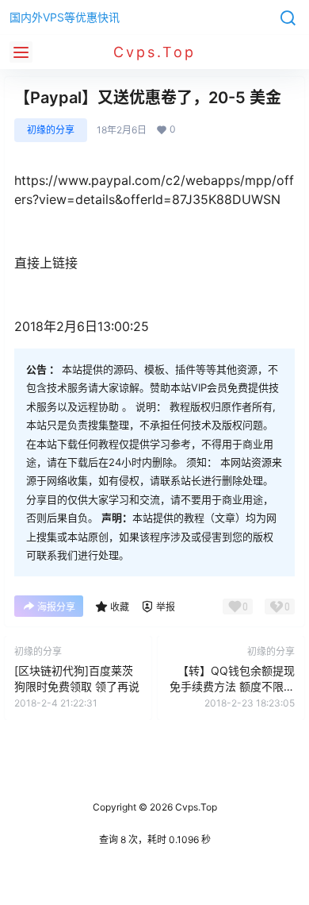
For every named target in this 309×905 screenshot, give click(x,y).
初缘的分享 (50, 130)
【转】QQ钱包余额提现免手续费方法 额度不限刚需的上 (232, 686)
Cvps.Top (195, 807)
